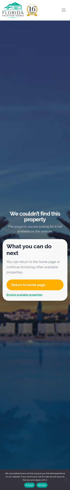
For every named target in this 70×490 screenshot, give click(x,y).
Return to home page (28, 285)
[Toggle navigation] (63, 10)
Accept (29, 485)
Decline (42, 485)
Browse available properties (24, 294)
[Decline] (66, 479)
